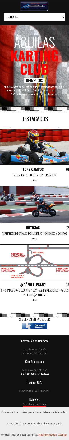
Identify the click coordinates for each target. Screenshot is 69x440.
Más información (47, 434)
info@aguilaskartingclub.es (34, 374)
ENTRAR (34, 180)
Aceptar (62, 434)
